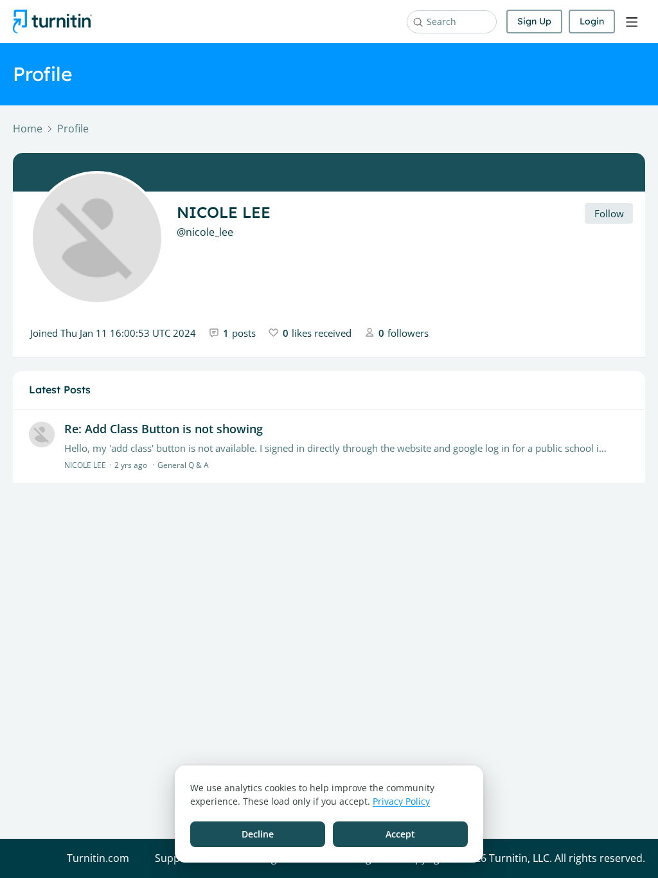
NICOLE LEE (85, 465)
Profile (73, 129)
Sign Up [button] (534, 21)
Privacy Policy (401, 801)
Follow (609, 213)
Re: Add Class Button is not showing (163, 428)
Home (27, 129)
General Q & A (183, 465)
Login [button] (592, 21)
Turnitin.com (98, 858)
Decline (258, 834)
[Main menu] (631, 21)
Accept (400, 834)
